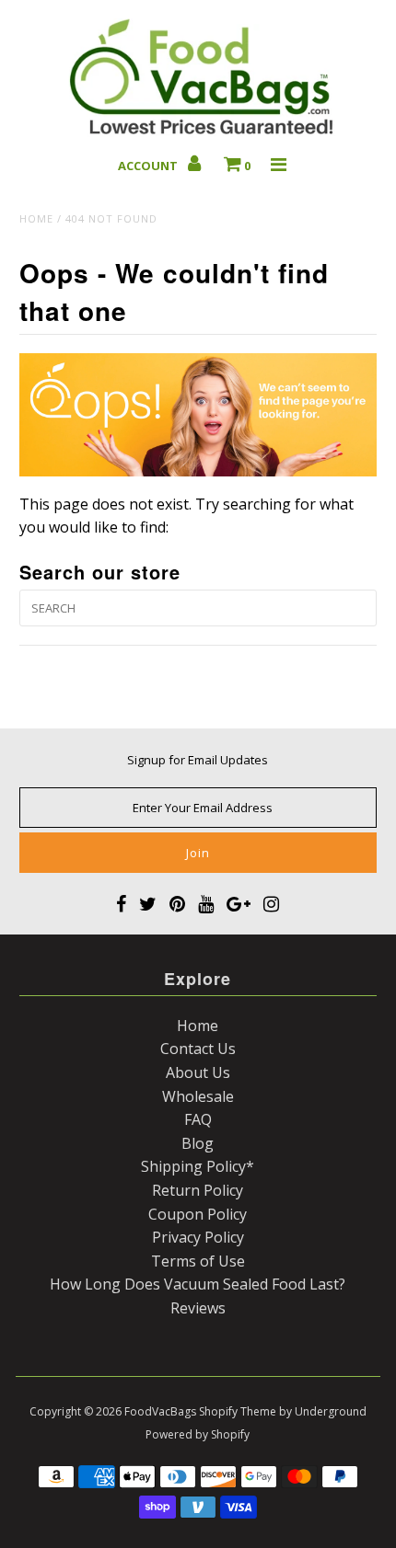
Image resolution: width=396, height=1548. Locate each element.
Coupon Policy (197, 1214)
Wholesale (198, 1096)
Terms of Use (198, 1261)
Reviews (198, 1308)
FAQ (198, 1119)
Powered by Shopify (198, 1434)
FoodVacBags (160, 1411)
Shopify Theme (237, 1411)
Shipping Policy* (197, 1166)
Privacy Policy (198, 1237)
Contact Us (198, 1048)
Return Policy (197, 1190)
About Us (198, 1072)
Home (36, 218)
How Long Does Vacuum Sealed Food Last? (197, 1284)
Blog (197, 1143)
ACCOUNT (149, 165)
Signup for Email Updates (197, 759)
